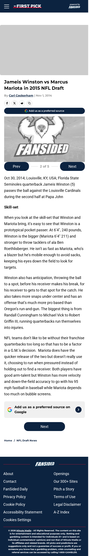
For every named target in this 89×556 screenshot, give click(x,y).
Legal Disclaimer (67, 504)
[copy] (29, 103)
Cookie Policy (14, 504)
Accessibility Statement (22, 512)
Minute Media (23, 530)
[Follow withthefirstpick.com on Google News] (78, 410)
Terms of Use (65, 497)
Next (72, 166)
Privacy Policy (14, 497)
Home (8, 440)
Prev (16, 166)
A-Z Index (61, 512)
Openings (61, 473)
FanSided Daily (15, 489)
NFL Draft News (27, 440)
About (8, 473)
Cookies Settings (17, 520)
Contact (9, 481)
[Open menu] (6, 6)
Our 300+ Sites (66, 481)
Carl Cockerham (21, 95)
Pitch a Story (64, 489)
